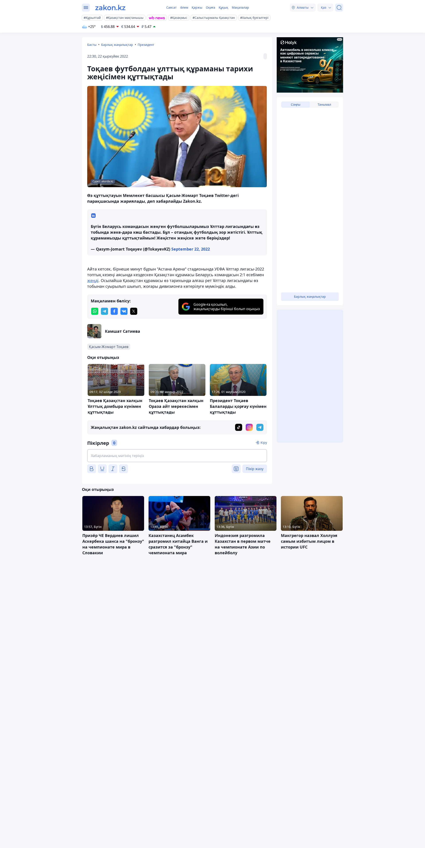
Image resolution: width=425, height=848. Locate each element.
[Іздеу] (339, 8)
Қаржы (197, 7)
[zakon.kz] (110, 7)
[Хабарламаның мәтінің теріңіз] (177, 455)
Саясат (171, 7)
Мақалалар (240, 7)
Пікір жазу (254, 468)
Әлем (184, 7)
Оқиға (210, 7)
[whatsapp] (95, 311)
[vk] (124, 311)
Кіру (264, 442)
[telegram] (104, 311)
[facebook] (114, 311)
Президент (146, 45)
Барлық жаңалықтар (117, 45)
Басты (92, 45)
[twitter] (134, 311)
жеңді (93, 280)
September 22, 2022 (190, 249)
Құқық (223, 7)
